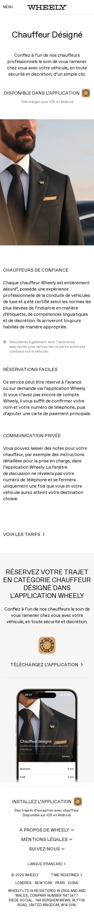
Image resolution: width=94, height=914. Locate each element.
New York (43, 883)
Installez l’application (42, 802)
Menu (8, 7)
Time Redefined (65, 875)
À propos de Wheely (44, 830)
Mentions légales (44, 840)
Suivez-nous (44, 849)
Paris (60, 883)
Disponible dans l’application (42, 93)
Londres (23, 883)
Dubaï (73, 883)
